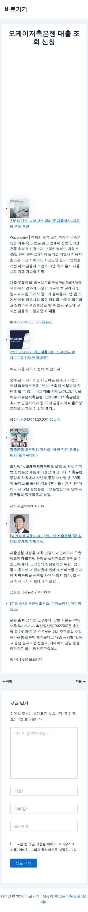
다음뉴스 (45, 322)
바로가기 (16, 9)
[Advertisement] (44, 93)
